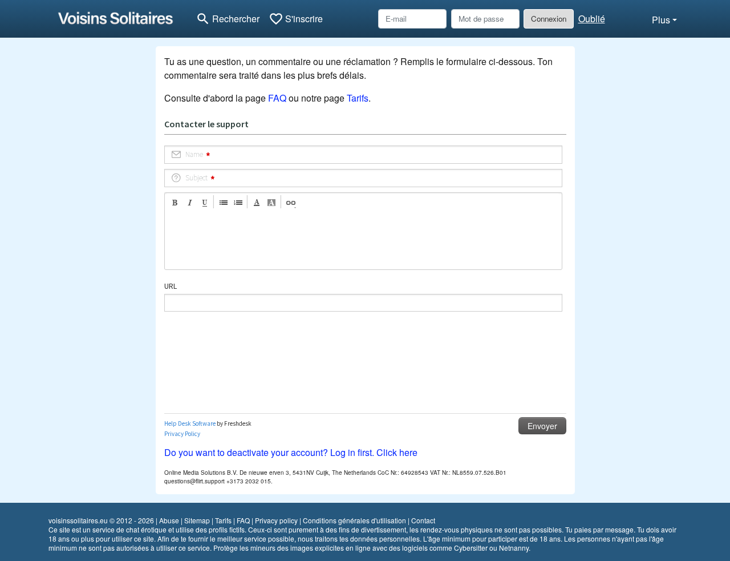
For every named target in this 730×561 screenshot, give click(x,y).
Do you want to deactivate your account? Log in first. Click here (290, 452)
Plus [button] (661, 19)
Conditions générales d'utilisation (354, 520)
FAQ (277, 97)
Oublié (591, 18)
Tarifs (357, 97)
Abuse (169, 520)
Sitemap (197, 520)
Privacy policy (276, 520)
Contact (423, 520)
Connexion (548, 18)
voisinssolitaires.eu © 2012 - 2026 (101, 520)
